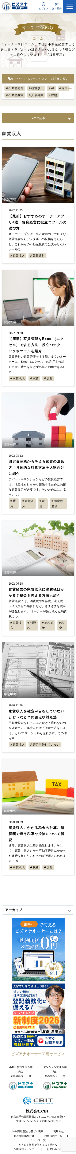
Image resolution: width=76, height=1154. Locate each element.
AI (52, 88)
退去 (65, 88)
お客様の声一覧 (53, 1135)
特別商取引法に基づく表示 (27, 1131)
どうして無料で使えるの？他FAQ (38, 1144)
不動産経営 (15, 95)
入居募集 (37, 95)
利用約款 (58, 1131)
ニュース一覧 (38, 1140)
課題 (54, 95)
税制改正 (37, 88)
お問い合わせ (54, 1149)
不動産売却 (15, 88)
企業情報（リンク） (25, 1149)
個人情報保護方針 (24, 1135)
